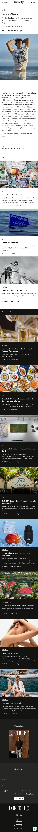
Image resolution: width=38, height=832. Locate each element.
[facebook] (6, 31)
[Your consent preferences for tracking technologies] (35, 829)
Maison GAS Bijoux (12, 658)
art (3, 148)
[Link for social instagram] (17, 816)
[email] (3, 31)
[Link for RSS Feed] (21, 815)
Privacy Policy (30, 794)
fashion (20, 148)
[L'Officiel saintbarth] (19, 2)
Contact (19, 823)
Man (4, 10)
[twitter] (14, 31)
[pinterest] (9, 31)
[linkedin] (12, 31)
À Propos (19, 820)
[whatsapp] (17, 31)
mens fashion (10, 148)
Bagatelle (5, 406)
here (3, 136)
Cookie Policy (19, 829)
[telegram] (20, 31)
